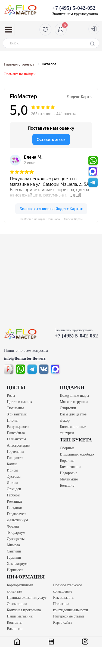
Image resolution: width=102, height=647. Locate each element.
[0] (60, 29)
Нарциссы (15, 570)
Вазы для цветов (73, 414)
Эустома (13, 476)
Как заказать (63, 598)
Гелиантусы (16, 439)
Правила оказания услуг (27, 598)
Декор (65, 420)
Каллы (12, 464)
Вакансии (15, 629)
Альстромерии (18, 445)
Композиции (70, 467)
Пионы (12, 420)
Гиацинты (15, 458)
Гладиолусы (16, 514)
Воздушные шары (74, 396)
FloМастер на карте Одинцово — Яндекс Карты (51, 218)
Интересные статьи (68, 616)
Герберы (13, 495)
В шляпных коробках (77, 454)
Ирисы (12, 470)
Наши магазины (20, 616)
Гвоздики (14, 508)
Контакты (14, 622)
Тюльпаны (15, 408)
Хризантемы (17, 414)
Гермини (14, 557)
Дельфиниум (17, 520)
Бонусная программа (24, 610)
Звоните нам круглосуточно (75, 10)
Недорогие (68, 473)
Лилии (12, 483)
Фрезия (13, 526)
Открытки (68, 408)
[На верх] (20, 334)
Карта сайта (62, 622)
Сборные (67, 448)
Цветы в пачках (19, 402)
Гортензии (15, 452)
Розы (11, 396)
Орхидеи (14, 489)
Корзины (67, 461)
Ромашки (14, 501)
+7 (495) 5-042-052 (76, 336)
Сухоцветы (15, 539)
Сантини (14, 551)
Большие (67, 485)
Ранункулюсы (18, 427)
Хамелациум (17, 564)
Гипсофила (16, 433)
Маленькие (69, 479)
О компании (17, 604)
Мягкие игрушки (74, 402)
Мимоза (13, 545)
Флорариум (16, 533)
